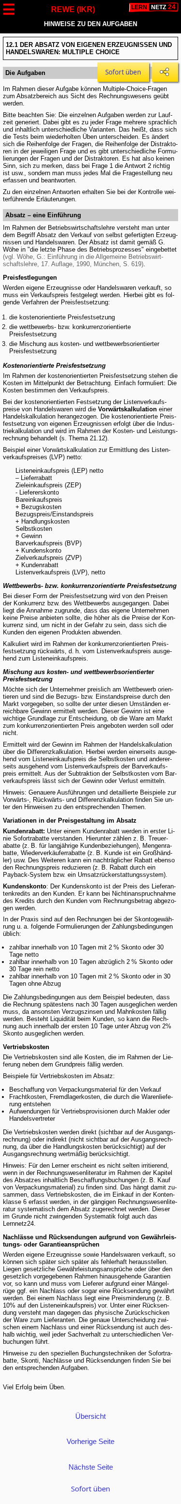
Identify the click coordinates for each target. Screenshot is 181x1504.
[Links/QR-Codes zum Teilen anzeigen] (165, 72)
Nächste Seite (91, 1467)
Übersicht (90, 1416)
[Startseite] (154, 7)
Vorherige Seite (90, 1441)
